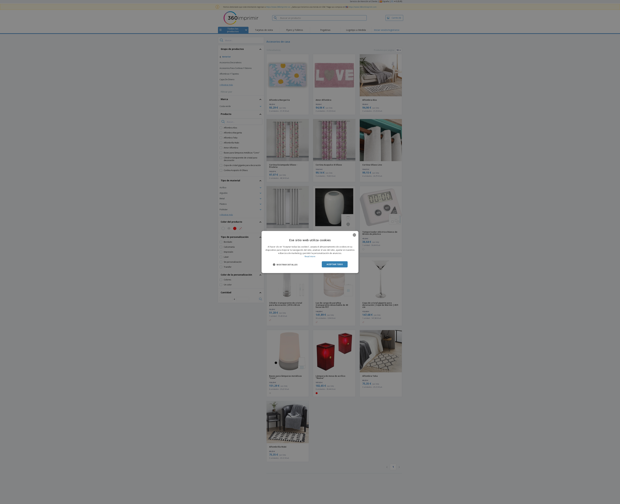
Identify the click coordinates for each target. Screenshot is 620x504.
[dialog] (310, 252)
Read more (310, 256)
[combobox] (354, 235)
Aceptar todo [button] (335, 264)
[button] (285, 264)
